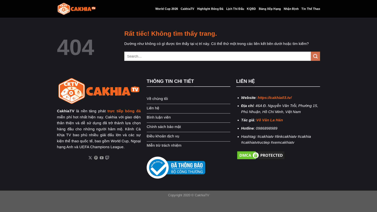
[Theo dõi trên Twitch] (107, 158)
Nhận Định (291, 8)
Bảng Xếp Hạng (270, 8)
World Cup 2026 (166, 8)
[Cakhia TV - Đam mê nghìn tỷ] (76, 9)
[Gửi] (315, 56)
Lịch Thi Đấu (235, 8)
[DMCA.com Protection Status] (260, 155)
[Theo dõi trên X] (90, 158)
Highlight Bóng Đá (210, 8)
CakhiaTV (187, 8)
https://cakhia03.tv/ (275, 98)
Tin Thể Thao (310, 8)
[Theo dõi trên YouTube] (101, 158)
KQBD (251, 8)
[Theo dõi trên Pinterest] (96, 158)
